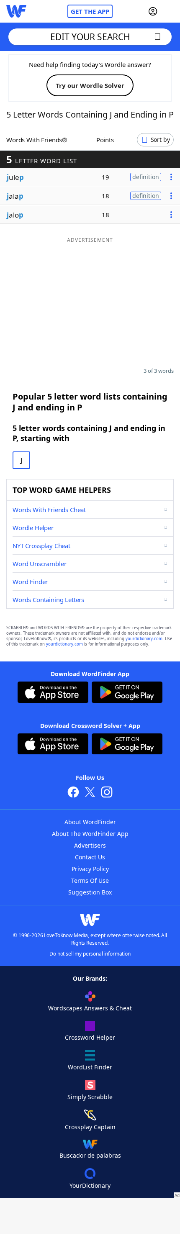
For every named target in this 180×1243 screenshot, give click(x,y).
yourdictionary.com (144, 638)
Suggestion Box (90, 892)
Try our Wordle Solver (90, 85)
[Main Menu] (170, 11)
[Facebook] (73, 793)
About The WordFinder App (90, 834)
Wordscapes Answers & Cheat (90, 1008)
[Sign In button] (153, 11)
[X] (90, 793)
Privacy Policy (90, 869)
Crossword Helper (90, 1037)
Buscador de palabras (90, 1155)
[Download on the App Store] (53, 693)
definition (145, 177)
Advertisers (90, 845)
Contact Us (90, 857)
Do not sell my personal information (90, 953)
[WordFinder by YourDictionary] (16, 11)
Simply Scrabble (90, 1097)
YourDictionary (90, 1185)
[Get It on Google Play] (127, 693)
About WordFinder (90, 822)
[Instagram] (106, 793)
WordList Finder (90, 1067)
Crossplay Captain (90, 1127)
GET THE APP (90, 11)
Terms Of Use (90, 880)
